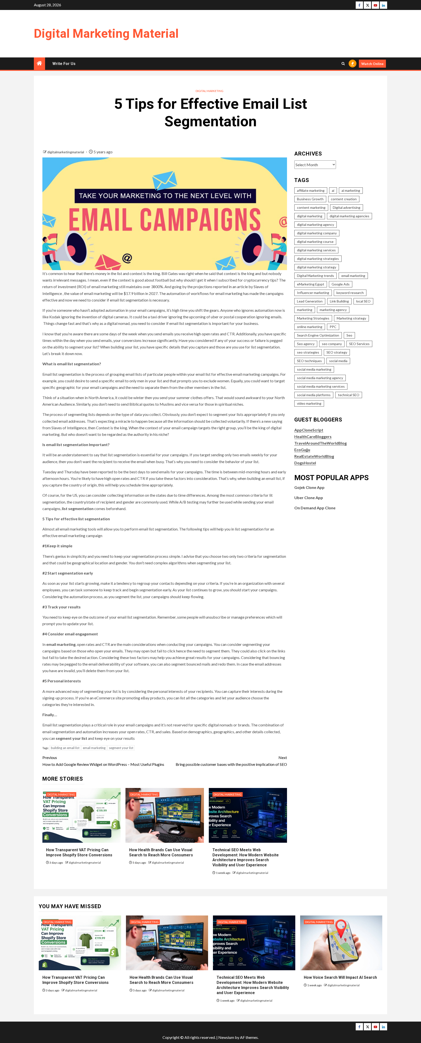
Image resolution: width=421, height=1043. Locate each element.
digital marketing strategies (318, 258)
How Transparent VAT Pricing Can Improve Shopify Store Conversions (76, 980)
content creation (344, 199)
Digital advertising (346, 207)
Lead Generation (310, 301)
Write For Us (64, 63)
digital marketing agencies (349, 216)
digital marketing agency (315, 224)
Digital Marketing (209, 91)
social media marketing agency (320, 378)
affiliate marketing (311, 190)
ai (333, 190)
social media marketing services (321, 386)
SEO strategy (336, 352)
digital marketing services (316, 250)
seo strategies (308, 352)
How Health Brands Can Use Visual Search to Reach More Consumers (161, 980)
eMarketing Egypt (310, 284)
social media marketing (314, 369)
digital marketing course (315, 241)
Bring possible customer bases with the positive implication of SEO (231, 760)
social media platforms (314, 395)
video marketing (309, 403)
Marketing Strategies (313, 318)
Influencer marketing (313, 293)
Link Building (339, 301)
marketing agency (333, 310)
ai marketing (351, 190)
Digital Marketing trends (315, 276)
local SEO (363, 301)
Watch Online (372, 64)
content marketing (311, 207)
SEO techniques (309, 361)
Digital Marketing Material (106, 34)
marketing (304, 310)
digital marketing (309, 216)
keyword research (350, 293)
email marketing (94, 748)
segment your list (121, 748)
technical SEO (348, 395)
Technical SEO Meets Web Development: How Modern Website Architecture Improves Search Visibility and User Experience (245, 857)
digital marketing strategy (316, 267)
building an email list (65, 748)
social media (338, 361)
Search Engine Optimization (318, 335)
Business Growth (310, 199)
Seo (349, 335)
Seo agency (306, 344)
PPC (333, 327)
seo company (332, 344)
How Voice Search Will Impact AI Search (340, 977)
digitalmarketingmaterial (66, 152)
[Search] (343, 63)
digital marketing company (317, 233)
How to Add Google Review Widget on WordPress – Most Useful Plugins (103, 760)
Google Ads (341, 284)
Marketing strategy (351, 318)
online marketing (309, 327)
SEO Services (359, 344)
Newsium (226, 1037)
